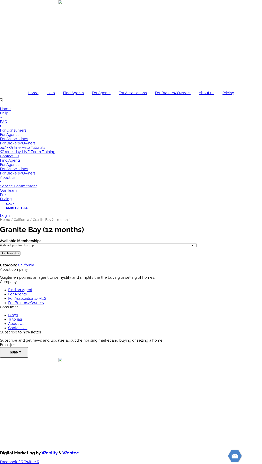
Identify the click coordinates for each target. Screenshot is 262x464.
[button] (131, 100)
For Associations (133, 93)
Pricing (228, 93)
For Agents (101, 93)
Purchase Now (10, 253)
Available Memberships (20, 241)
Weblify (50, 452)
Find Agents (73, 93)
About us (206, 93)
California (21, 220)
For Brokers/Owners (173, 93)
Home (33, 93)
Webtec (70, 452)
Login (5, 215)
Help (51, 93)
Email (5, 344)
